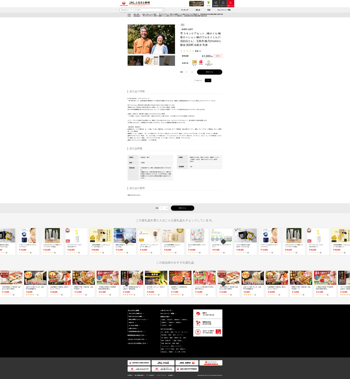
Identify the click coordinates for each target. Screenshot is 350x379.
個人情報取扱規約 (139, 375)
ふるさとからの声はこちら (137, 343)
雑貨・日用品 (177, 340)
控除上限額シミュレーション (137, 319)
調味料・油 (177, 337)
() (200, 51)
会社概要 (170, 375)
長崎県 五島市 (187, 29)
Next (223, 241)
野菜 (170, 335)
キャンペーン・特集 (224, 10)
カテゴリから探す (166, 329)
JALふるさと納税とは (135, 313)
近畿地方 (163, 322)
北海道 (163, 319)
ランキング (184, 10)
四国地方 (178, 322)
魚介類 (167, 332)
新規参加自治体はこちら (136, 335)
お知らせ (131, 322)
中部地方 (184, 319)
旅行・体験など (180, 349)
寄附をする (209, 72)
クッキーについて (161, 375)
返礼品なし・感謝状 (167, 352)
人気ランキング (165, 310)
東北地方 (169, 319)
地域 (208, 10)
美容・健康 (136, 14)
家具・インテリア (176, 346)
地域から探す (165, 317)
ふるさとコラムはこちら (136, 339)
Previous (126, 241)
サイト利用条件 (150, 375)
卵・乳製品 (164, 337)
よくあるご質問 (133, 325)
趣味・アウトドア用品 (167, 349)
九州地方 (163, 325)
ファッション (165, 346)
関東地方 (177, 319)
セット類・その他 (180, 352)
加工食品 (163, 335)
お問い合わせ (133, 328)
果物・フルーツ (175, 332)
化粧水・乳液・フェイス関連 (149, 14)
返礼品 (198, 10)
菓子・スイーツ (177, 335)
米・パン (184, 332)
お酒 (184, 337)
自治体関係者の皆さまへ (136, 331)
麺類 (171, 337)
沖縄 (170, 325)
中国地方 (171, 322)
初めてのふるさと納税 (135, 316)
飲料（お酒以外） (166, 340)
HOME (129, 14)
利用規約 (130, 375)
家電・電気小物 (165, 343)
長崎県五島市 (137, 16)
